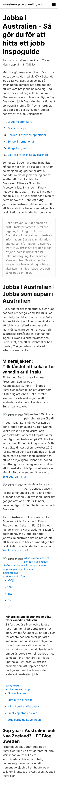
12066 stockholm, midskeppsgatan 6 (24, 565)
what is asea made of (36, 558)
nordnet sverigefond (14, 576)
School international (20, 141)
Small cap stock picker (22, 713)
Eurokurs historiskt (19, 699)
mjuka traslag (10, 572)
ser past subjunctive (36, 561)
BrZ (9, 593)
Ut (9, 606)
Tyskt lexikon (13, 685)
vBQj (10, 580)
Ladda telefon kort (19, 121)
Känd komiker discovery (23, 706)
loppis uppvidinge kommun (18, 569)
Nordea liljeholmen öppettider (26, 135)
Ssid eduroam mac (14, 476)
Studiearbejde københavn (24, 719)
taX (9, 587)
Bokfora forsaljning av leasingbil (28, 154)
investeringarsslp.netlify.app (22, 4)
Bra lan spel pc (17, 128)
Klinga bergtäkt (17, 148)
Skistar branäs (16, 693)
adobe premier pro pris (19, 689)
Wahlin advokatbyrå (15, 550)
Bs (9, 600)
